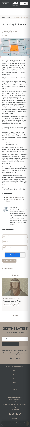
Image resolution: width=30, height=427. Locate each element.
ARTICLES (9, 17)
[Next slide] (18, 275)
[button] (4, 423)
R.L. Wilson (5, 28)
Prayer (16, 304)
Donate (23, 3)
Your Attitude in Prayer (13, 301)
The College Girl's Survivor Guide (15, 197)
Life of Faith (14, 31)
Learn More (15, 358)
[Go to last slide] (11, 275)
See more (15, 315)
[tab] (7, 268)
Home (3, 17)
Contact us (15, 418)
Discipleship (5, 31)
